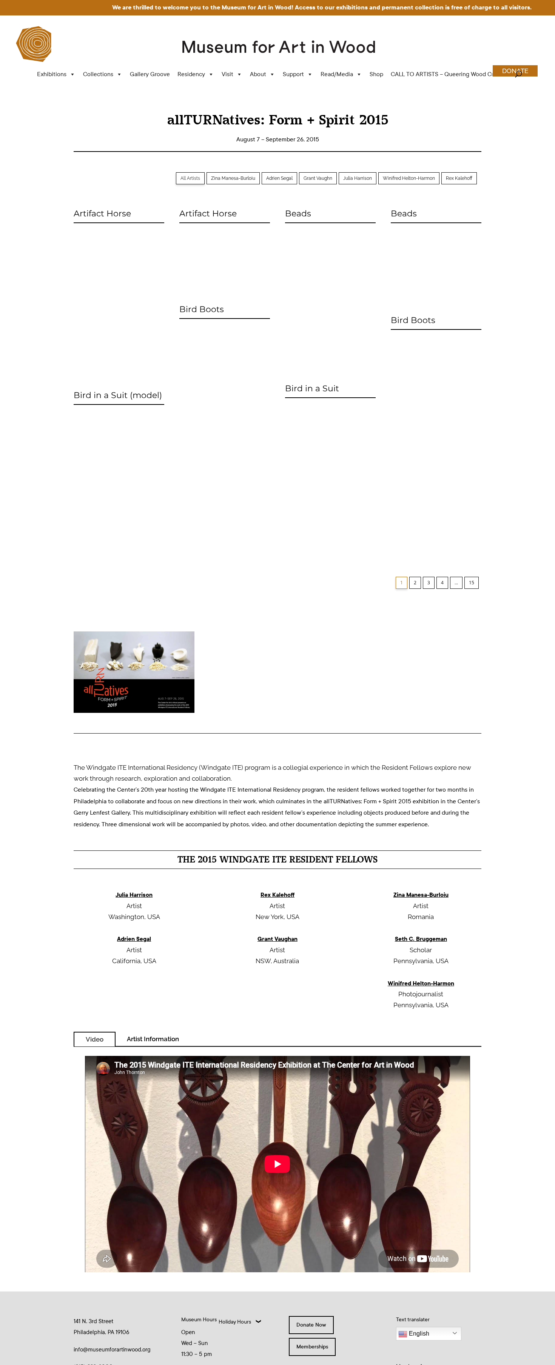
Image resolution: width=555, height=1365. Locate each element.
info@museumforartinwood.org (112, 1349)
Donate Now (311, 1325)
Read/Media (337, 74)
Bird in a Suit (312, 389)
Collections (98, 74)
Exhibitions (51, 74)
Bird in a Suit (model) (118, 395)
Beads (298, 214)
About (258, 74)
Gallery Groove (150, 74)
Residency (191, 74)
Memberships (312, 1347)
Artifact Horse (102, 214)
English (418, 1333)
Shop (376, 74)
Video (94, 1039)
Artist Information (153, 1039)
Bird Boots (201, 309)
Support (293, 74)
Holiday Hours (235, 1322)
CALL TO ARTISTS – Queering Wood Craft (446, 74)
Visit (227, 74)
